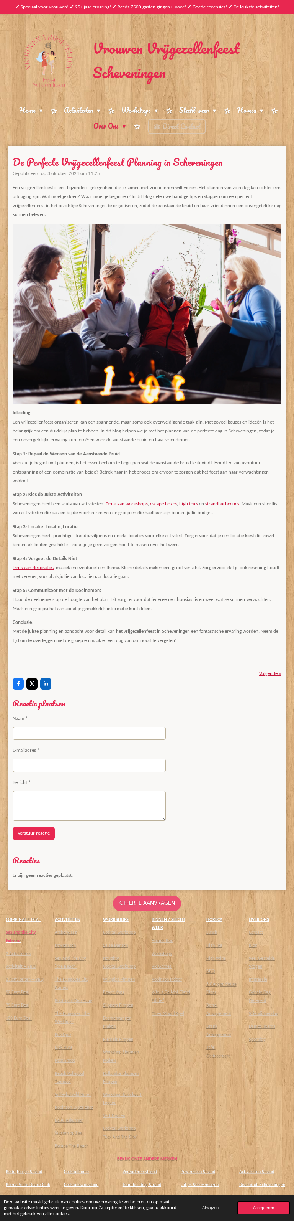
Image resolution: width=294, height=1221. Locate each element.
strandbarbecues (222, 504)
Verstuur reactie (34, 833)
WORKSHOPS (116, 919)
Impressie (258, 979)
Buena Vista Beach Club (28, 1185)
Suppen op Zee (68, 1133)
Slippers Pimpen (118, 1005)
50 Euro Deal (17, 992)
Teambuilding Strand (141, 1185)
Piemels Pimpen (118, 1039)
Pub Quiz (63, 1035)
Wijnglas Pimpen (119, 979)
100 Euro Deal (19, 1018)
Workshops (162, 954)
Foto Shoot (65, 1060)
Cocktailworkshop (119, 932)
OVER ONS (259, 919)
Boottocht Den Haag (73, 1000)
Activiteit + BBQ (21, 966)
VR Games (162, 966)
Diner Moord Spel (168, 1013)
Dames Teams (262, 1026)
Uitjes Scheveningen (200, 1185)
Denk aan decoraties (33, 567)
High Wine (216, 958)
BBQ (210, 971)
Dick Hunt (63, 1047)
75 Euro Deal (17, 1005)
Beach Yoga (113, 992)
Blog (253, 945)
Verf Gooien (114, 1116)
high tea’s (188, 504)
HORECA (214, 919)
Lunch (211, 932)
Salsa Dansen (115, 945)
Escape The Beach (71, 1146)
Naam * (20, 718)
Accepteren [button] (263, 1208)
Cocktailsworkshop (81, 1185)
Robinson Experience (74, 1107)
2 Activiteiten (18, 954)
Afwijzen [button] (210, 1208)
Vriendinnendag (263, 1013)
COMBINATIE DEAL (23, 919)
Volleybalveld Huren (73, 1094)
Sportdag (257, 1039)
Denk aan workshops (127, 504)
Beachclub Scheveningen (262, 1185)
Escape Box (162, 941)
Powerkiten (65, 945)
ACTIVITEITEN (67, 919)
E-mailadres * (26, 750)
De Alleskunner (69, 1120)
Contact (256, 932)
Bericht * (22, 782)
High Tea (214, 945)
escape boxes (163, 504)
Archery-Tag (66, 932)
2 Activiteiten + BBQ (25, 979)
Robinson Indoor (167, 979)
